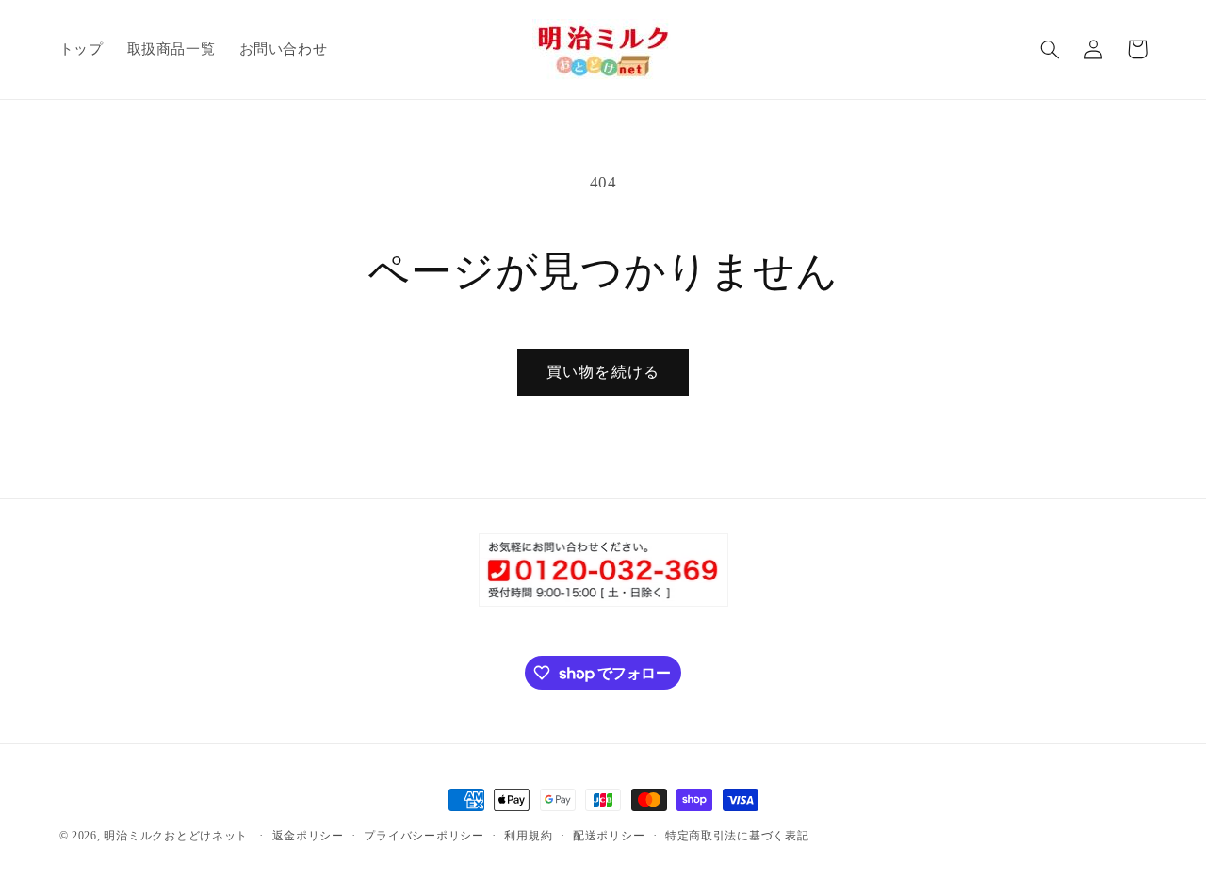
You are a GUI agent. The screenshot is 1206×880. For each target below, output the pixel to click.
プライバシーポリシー (423, 835)
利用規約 (528, 835)
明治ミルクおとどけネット (176, 835)
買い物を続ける (602, 372)
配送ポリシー (608, 835)
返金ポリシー (308, 835)
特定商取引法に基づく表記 (737, 835)
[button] (1050, 49)
